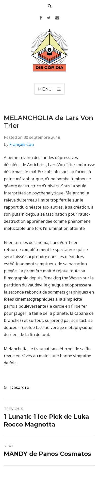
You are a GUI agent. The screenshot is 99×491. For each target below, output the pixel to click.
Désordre (19, 387)
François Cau (21, 144)
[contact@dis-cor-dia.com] (57, 17)
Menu (45, 89)
